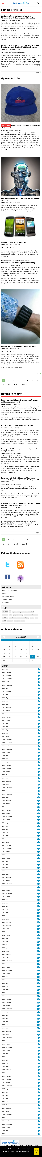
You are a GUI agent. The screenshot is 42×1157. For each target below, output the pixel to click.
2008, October (6, 1044)
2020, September (7, 749)
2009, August (6, 1012)
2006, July (5, 1130)
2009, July (5, 1015)
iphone (32, 618)
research (26, 612)
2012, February (6, 916)
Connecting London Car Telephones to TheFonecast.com (20, 126)
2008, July (5, 1053)
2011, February (6, 954)
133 (38, 906)
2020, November (7, 742)
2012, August (6, 896)
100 (38, 909)
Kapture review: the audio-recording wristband (19, 346)
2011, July (5, 938)
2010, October (6, 967)
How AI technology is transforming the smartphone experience (20, 199)
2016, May (5, 775)
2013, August (6, 858)
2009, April (5, 1025)
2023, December (7, 675)
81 (38, 883)
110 (38, 912)
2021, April (5, 733)
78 (38, 839)
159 (38, 1015)
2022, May (5, 698)
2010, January (6, 996)
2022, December (7, 691)
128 (38, 980)
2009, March (5, 1028)
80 (38, 903)
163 (38, 1028)
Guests (37, 1145)
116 (38, 957)
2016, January (6, 784)
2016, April (5, 778)
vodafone (5, 618)
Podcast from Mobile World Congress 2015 (17, 425)
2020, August (6, 752)
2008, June (5, 1057)
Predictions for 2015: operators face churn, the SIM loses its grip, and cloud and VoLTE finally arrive (20, 46)
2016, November (7, 768)
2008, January (6, 1073)
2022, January (6, 710)
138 (38, 954)
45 (38, 810)
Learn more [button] (7, 1154)
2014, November (7, 810)
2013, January (6, 880)
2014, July (5, 823)
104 (38, 989)
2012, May (5, 906)
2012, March (5, 912)
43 (38, 823)
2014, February (6, 839)
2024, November (7, 672)
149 (38, 1005)
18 (38, 800)
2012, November (7, 887)
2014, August (6, 819)
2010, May (5, 983)
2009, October (6, 1005)
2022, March (5, 704)
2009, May (5, 1021)
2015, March (5, 797)
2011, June (5, 941)
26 (38, 803)
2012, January (6, 919)
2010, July (5, 977)
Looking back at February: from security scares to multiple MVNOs (19, 450)
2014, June (5, 826)
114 (38, 983)
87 (38, 887)
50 (38, 826)
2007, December (7, 1076)
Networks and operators (8, 596)
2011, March (5, 951)
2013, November (7, 848)
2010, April (5, 986)
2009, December (7, 999)
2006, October (6, 1121)
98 (38, 893)
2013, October (6, 851)
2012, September (7, 893)
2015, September (7, 794)
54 (38, 813)
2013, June (5, 864)
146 (38, 1002)
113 (38, 916)
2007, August (6, 1089)
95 (38, 880)
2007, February (6, 1108)
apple (21, 612)
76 (38, 855)
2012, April (5, 909)
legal (16, 618)
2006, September (7, 1124)
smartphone (27, 615)
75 (38, 861)
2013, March (5, 874)
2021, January (6, 736)
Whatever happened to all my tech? (14, 242)
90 (38, 935)
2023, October (6, 682)
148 (38, 1008)
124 (38, 938)
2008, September (7, 1047)
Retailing (4, 593)
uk (10, 612)
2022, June (5, 694)
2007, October (6, 1082)
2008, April (5, 1063)
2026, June (5, 669)
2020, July (5, 755)
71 (38, 851)
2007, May (5, 1098)
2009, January (6, 1034)
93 (38, 1012)
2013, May (5, 867)
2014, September (7, 816)
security (11, 618)
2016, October (6, 771)
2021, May (5, 730)
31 (38, 819)
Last (23, 385)
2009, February (6, 1031)
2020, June (5, 758)
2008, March (5, 1066)
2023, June (5, 688)
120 (38, 941)
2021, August (6, 720)
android (31, 612)
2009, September (7, 1008)
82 (38, 948)
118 (38, 960)
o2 (25, 618)
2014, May (5, 829)
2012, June (5, 903)
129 (38, 919)
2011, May (5, 944)
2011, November (6, 925)
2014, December (7, 807)
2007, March (5, 1105)
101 (38, 951)
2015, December (7, 787)
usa (36, 618)
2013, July (5, 861)
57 (38, 858)
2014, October (6, 813)
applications (15, 612)
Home (6, 1145)
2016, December (7, 765)
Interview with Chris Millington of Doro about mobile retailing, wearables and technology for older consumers (20, 480)
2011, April (5, 948)
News (22, 1145)
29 (38, 1034)
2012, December (7, 883)
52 (38, 829)
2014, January (6, 842)
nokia (10, 615)
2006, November (7, 1118)
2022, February (6, 707)
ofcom (22, 621)
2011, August (6, 935)
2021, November (7, 717)
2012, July (5, 900)
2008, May (5, 1060)
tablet (4, 621)
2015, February (6, 800)
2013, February (6, 877)
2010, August (6, 973)
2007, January (6, 1111)
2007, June (5, 1095)
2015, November (7, 791)
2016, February (6, 781)
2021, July (5, 723)
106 (38, 922)
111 (38, 973)
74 (38, 871)
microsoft (21, 618)
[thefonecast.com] (21, 3)
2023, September (7, 685)
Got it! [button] (36, 1152)
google (15, 615)
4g (28, 618)
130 (38, 928)
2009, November (7, 1002)
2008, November (7, 1041)
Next (15, 385)
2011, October (6, 928)
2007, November (7, 1079)
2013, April (5, 871)
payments (5, 615)
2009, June (5, 1018)
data (15, 621)
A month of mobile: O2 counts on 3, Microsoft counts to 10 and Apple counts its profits (21, 504)
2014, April (5, 832)
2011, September (7, 932)
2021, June (5, 726)
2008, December (7, 1037)
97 (38, 877)
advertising (10, 621)
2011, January (6, 957)
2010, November (7, 964)
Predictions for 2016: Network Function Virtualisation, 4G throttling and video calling (18, 17)
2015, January (6, 803)
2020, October (6, 746)
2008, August (6, 1050)
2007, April (5, 1102)
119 (38, 932)
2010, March (5, 989)
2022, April (5, 701)
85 (38, 842)
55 (38, 832)
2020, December (7, 739)
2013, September (7, 855)
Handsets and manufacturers (9, 590)
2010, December (7, 960)
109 (38, 925)
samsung (20, 615)
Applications (5, 602)
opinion (5, 612)
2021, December (7, 714)
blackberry (34, 615)
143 (38, 996)
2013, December (7, 845)
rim (19, 621)
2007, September (7, 1085)
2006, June (5, 1134)
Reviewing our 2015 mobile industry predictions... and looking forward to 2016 (19, 401)
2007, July (5, 1092)
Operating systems (7, 599)
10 (9, 385)
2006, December (7, 1114)
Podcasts (4, 404)
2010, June (5, 980)
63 (38, 835)
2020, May (5, 762)
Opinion (3, 20)
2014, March (5, 835)
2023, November (7, 678)
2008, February (6, 1069)
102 (38, 890)
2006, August (6, 1127)
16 (38, 797)
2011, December (6, 922)
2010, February (6, 993)
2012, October (6, 890)
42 (38, 816)
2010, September (7, 970)
